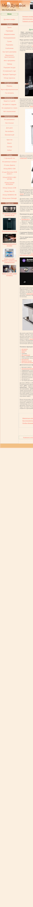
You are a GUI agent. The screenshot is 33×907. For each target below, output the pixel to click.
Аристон (9, 140)
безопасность (25, 219)
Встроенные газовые (9, 162)
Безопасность (9, 98)
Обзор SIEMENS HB (9, 195)
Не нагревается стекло (9, 108)
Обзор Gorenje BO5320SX (9, 183)
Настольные (9, 123)
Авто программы (9, 60)
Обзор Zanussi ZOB (9, 188)
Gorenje (9, 147)
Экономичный (9, 135)
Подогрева (9, 45)
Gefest (9, 150)
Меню (9, 14)
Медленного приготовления (9, 56)
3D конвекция (25, 355)
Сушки (9, 41)
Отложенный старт (9, 71)
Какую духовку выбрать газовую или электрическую (9, 260)
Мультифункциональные (9, 89)
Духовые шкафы (9, 19)
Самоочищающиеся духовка (9, 244)
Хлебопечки (9, 48)
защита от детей (26, 361)
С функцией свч (9, 158)
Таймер (9, 64)
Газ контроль (9, 93)
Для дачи (9, 128)
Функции (10, 24)
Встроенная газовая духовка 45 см (9, 214)
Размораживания (9, 38)
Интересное (9, 203)
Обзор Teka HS (9, 191)
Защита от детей (9, 101)
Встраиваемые (9, 119)
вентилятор (24, 359)
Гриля (9, 27)
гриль (23, 352)
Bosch (9, 143)
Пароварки (9, 31)
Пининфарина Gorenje (9, 231)
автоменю (24, 349)
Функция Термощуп (9, 74)
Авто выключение (9, 111)
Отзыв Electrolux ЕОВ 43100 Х (9, 173)
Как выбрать (9, 131)
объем (22, 194)
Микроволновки (9, 34)
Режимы (9, 86)
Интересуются (9, 83)
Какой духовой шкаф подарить (9, 274)
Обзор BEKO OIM (9, 169)
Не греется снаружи (9, 104)
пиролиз (23, 350)
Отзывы (9, 155)
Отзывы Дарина (9, 165)
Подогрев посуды (9, 67)
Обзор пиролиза (9, 78)
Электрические (9, 116)
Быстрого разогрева (9, 52)
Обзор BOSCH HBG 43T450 (9, 178)
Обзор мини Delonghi (9, 198)
